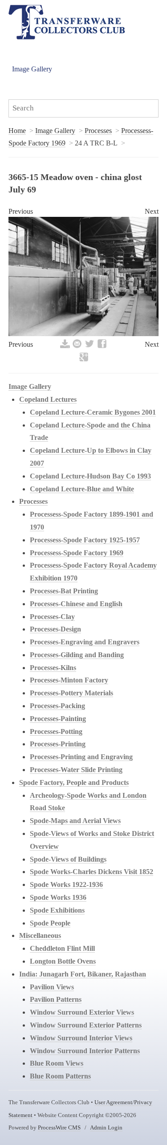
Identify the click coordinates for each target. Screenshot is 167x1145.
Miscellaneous (40, 935)
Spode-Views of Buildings (68, 859)
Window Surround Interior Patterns (85, 1051)
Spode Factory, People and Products (74, 782)
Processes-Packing (57, 706)
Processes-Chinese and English (76, 604)
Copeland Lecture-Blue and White (82, 489)
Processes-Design (55, 629)
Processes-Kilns (53, 667)
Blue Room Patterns (60, 1076)
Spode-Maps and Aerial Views (75, 820)
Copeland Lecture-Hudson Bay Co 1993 (90, 476)
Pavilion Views (52, 987)
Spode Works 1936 (58, 897)
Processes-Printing (58, 744)
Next (152, 211)
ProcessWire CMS (59, 1128)
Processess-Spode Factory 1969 (76, 553)
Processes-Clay (52, 616)
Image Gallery (32, 69)
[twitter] (89, 347)
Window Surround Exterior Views (82, 1012)
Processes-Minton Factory (69, 680)
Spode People (50, 923)
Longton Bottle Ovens (63, 961)
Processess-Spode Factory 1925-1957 (85, 540)
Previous (20, 211)
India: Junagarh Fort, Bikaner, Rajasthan (82, 974)
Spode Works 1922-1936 (66, 884)
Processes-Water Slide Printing (76, 769)
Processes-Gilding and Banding (77, 655)
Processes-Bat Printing (64, 591)
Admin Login (106, 1128)
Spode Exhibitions (57, 910)
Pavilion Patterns (55, 999)
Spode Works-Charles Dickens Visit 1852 (91, 871)
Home (17, 130)
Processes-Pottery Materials (71, 693)
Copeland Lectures (48, 399)
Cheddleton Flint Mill (62, 948)
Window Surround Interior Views (81, 1038)
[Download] (65, 347)
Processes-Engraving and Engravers (84, 642)
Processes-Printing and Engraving (81, 757)
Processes (98, 130)
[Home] (66, 22)
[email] (77, 347)
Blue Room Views (56, 1063)
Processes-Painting (58, 718)
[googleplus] (83, 360)
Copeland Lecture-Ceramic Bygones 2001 (93, 412)
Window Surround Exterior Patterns (86, 1025)
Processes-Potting (56, 731)
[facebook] (102, 347)
